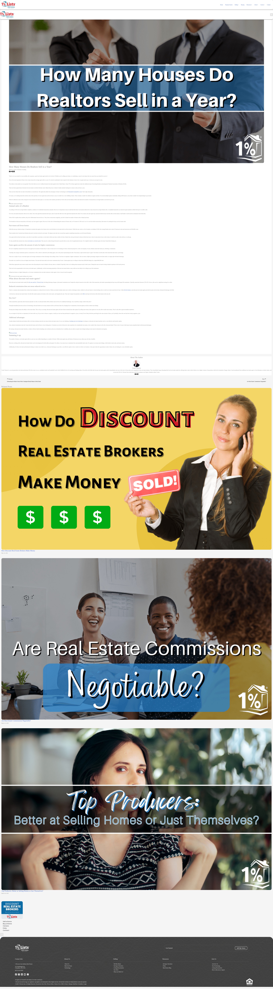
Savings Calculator (118, 966)
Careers (6, 926)
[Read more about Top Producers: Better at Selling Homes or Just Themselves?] (136, 809)
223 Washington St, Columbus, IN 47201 (20, 967)
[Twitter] (11, 172)
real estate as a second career (34, 241)
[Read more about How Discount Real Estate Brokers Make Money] (136, 469)
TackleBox (80, 984)
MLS (84, 294)
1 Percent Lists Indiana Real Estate (23, 964)
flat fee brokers (127, 290)
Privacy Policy (50, 984)
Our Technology (216, 966)
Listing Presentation (119, 968)
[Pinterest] (12, 172)
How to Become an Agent (218, 970)
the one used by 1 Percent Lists (36, 282)
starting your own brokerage (76, 321)
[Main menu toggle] (271, 14)
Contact (6, 930)
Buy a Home (7, 924)
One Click (44, 984)
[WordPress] (136, 374)
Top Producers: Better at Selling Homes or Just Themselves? (22, 891)
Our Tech (116, 970)
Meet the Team (68, 966)
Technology (68, 968)
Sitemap (70, 984)
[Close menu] (2, 934)
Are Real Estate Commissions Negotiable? (16, 721)
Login (85, 984)
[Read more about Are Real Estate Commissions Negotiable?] (136, 639)
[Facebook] (9, 172)
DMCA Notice (64, 984)
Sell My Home (117, 964)
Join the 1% (215, 964)
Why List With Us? (118, 972)
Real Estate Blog (167, 968)
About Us (67, 964)
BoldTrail (75, 984)
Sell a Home (7, 921)
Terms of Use (57, 984)
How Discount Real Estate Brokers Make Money (18, 551)
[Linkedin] (14, 172)
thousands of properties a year (75, 191)
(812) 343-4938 (19, 970)
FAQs (5, 928)
